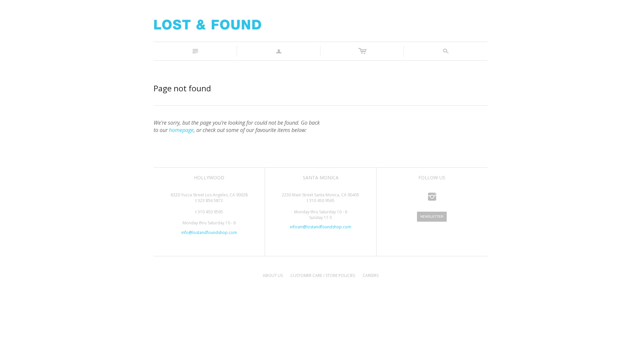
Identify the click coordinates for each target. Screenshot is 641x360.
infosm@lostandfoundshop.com (320, 227)
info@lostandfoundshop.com (209, 232)
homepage (181, 130)
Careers (371, 275)
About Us (273, 275)
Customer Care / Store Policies (322, 275)
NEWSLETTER (431, 216)
